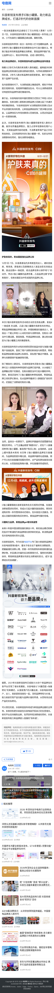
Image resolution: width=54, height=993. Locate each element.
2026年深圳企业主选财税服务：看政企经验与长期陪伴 (35, 869)
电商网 (4, 25)
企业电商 (24, 25)
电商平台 (28, 542)
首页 (3, 10)
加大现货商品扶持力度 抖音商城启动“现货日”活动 (35, 898)
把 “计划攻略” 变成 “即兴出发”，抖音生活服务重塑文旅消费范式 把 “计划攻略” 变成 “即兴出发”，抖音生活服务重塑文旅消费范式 (35, 884)
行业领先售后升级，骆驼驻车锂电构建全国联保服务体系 (36, 949)
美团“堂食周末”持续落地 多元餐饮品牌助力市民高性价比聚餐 (36, 934)
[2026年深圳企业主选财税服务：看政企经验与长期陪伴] (10, 871)
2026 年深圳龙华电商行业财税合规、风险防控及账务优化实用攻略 (36, 811)
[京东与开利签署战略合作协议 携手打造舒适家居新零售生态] (10, 965)
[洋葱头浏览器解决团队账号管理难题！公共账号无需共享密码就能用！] (27, 833)
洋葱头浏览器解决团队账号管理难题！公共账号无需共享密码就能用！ (26, 825)
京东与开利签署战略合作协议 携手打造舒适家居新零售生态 (35, 963)
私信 (48, 765)
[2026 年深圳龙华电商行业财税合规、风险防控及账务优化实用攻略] (10, 813)
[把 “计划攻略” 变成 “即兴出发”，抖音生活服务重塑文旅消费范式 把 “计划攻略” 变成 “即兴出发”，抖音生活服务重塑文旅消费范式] (10, 886)
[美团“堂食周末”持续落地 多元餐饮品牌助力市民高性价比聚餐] (10, 936)
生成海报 (9, 759)
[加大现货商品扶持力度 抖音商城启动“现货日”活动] (10, 900)
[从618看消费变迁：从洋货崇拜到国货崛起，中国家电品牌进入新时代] (27, 920)
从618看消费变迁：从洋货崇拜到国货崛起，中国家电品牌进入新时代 (26, 912)
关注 (38, 765)
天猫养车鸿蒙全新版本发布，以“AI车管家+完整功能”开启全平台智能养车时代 (27, 847)
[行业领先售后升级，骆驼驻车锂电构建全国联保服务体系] (10, 951)
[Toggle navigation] (50, 3)
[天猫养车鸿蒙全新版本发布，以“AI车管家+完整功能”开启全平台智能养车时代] (27, 855)
